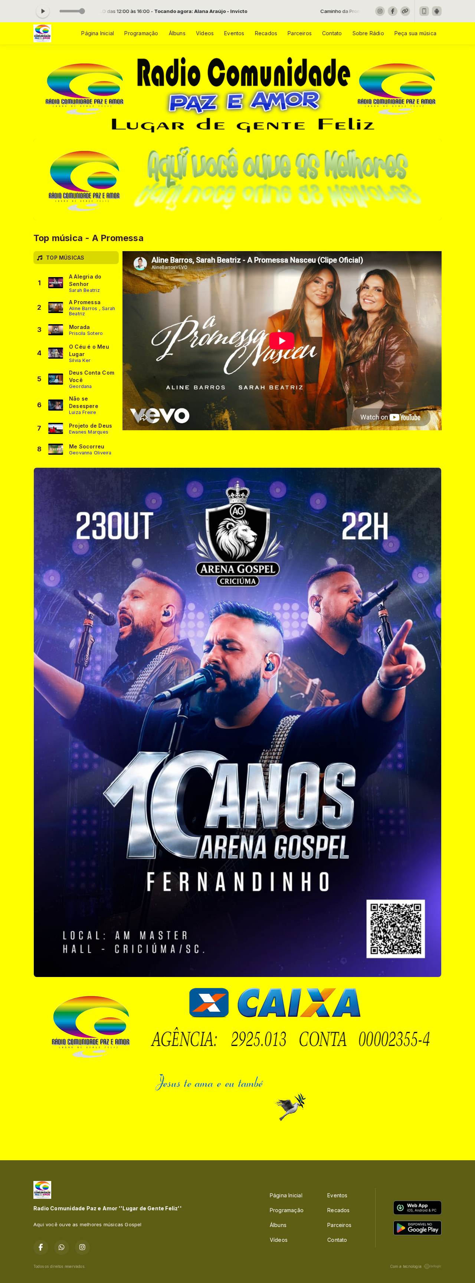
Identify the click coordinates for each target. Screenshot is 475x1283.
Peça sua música (415, 33)
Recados (266, 33)
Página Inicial (97, 33)
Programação (141, 33)
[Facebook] (392, 11)
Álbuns (177, 33)
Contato (332, 33)
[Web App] (424, 11)
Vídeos (205, 33)
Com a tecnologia (406, 1266)
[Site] (405, 11)
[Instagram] (380, 11)
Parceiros (300, 33)
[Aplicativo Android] (437, 11)
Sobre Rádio (368, 33)
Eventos (234, 33)
